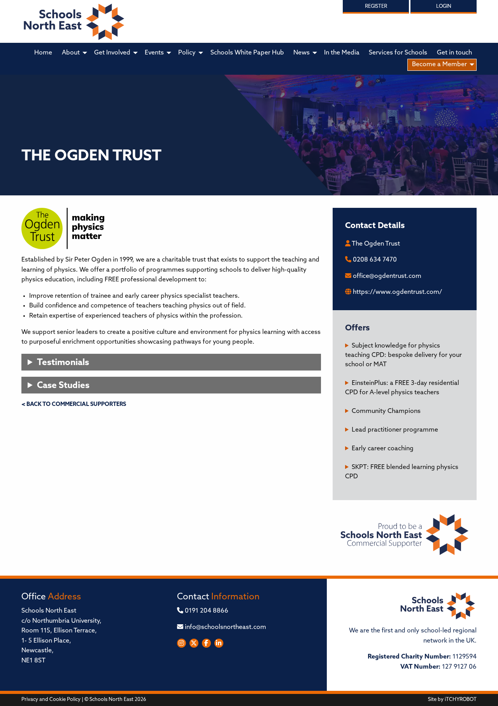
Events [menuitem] (154, 53)
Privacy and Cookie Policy (51, 699)
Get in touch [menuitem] (454, 53)
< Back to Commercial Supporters (73, 404)
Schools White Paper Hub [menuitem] (247, 53)
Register (376, 6)
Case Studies (63, 385)
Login (443, 6)
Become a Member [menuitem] (439, 64)
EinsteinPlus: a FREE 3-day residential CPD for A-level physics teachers (402, 388)
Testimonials (63, 362)
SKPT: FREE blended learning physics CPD (401, 472)
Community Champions (386, 411)
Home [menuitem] (43, 53)
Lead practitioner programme (395, 430)
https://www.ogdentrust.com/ (397, 292)
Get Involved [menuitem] (112, 53)
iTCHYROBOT (461, 699)
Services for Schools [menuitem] (398, 53)
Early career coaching (383, 449)
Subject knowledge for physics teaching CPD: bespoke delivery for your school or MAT (403, 355)
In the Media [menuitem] (341, 53)
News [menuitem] (301, 53)
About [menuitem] (71, 53)
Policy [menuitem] (187, 53)
